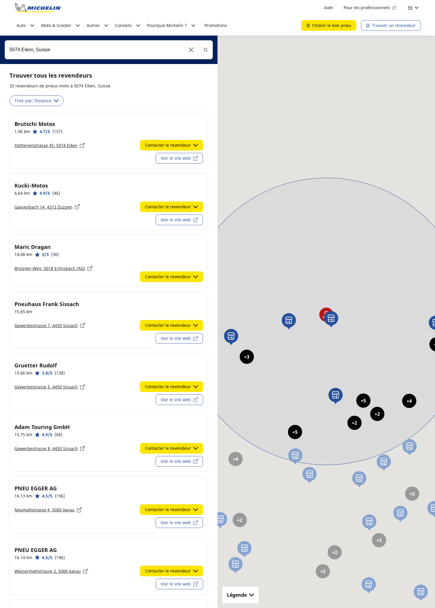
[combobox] (109, 49)
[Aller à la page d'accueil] (38, 7)
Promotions (215, 25)
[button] (191, 50)
